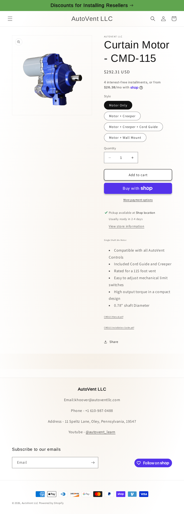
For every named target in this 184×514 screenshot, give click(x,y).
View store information (126, 226)
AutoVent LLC (30, 503)
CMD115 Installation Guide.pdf (119, 327)
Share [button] (113, 342)
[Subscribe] (92, 462)
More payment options (138, 200)
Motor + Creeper (122, 116)
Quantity (110, 148)
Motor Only (118, 105)
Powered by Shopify (51, 503)
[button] (10, 18)
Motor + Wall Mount (125, 137)
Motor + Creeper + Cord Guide (133, 127)
